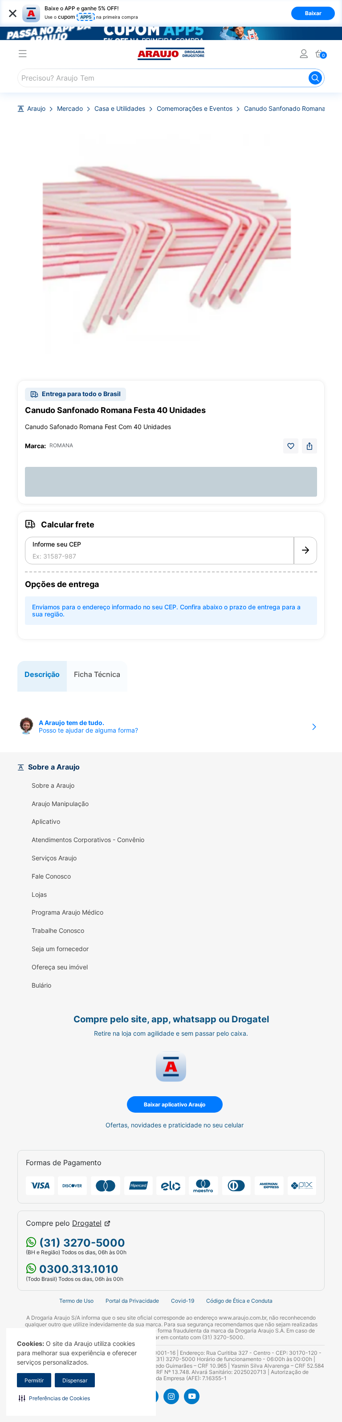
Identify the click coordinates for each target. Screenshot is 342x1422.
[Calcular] (305, 550)
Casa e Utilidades (119, 108)
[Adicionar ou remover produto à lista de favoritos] (290, 446)
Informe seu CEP (57, 544)
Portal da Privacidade (132, 1300)
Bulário (41, 985)
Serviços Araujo (54, 858)
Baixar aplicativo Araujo (174, 1104)
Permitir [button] (34, 1380)
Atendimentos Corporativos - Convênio (88, 839)
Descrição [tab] (42, 674)
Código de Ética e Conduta (239, 1300)
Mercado (70, 108)
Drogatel (87, 1223)
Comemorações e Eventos (194, 108)
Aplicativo (46, 821)
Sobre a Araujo (53, 785)
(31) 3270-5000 (81, 1242)
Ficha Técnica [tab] (97, 674)
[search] (171, 78)
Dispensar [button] (74, 1380)
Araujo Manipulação (60, 803)
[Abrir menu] (22, 55)
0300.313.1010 (77, 1269)
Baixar (313, 13)
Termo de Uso (76, 1300)
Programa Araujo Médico (67, 912)
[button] (54, 1398)
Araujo (36, 108)
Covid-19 (182, 1300)
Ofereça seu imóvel (60, 967)
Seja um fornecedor (60, 948)
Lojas (39, 894)
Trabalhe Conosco (58, 930)
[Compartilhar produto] (309, 446)
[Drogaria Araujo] (171, 54)
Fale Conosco (51, 876)
